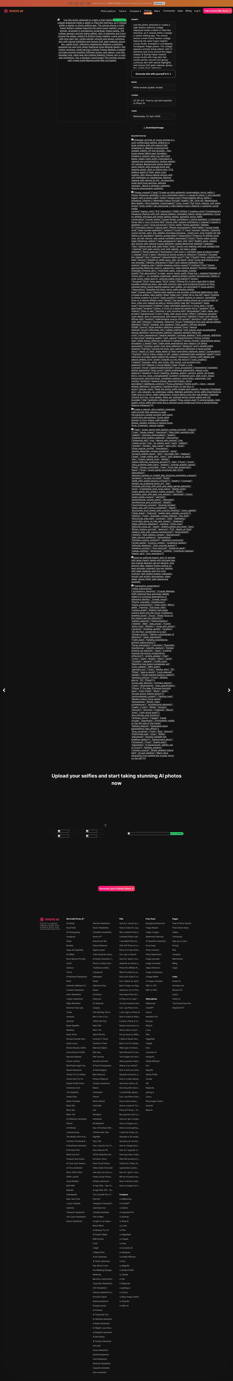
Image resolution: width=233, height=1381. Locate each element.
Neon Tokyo (71, 1034)
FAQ (121, 919)
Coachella (97, 1105)
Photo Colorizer (152, 950)
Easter (95, 990)
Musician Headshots (101, 1363)
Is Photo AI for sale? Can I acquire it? (135, 999)
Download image (154, 127)
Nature (96, 1097)
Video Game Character (103, 1168)
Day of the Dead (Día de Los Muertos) (109, 1128)
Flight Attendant (73, 1003)
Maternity (97, 1274)
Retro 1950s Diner (74, 1172)
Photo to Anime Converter (104, 963)
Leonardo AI (151, 1052)
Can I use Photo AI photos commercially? (137, 1097)
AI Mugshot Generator (102, 1332)
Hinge (68, 941)
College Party (99, 1252)
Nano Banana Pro (100, 1150)
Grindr (69, 963)
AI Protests (97, 1310)
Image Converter (153, 963)
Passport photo (99, 1305)
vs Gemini (123, 1208)
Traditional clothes (101, 968)
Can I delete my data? (129, 981)
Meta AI (149, 1110)
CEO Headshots (100, 1288)
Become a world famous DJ (105, 1279)
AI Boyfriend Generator (76, 1145)
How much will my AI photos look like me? (137, 1083)
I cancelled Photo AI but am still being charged (139, 941)
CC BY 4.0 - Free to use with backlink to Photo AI (152, 102)
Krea (148, 1048)
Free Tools (150, 919)
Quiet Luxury (72, 1043)
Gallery (175, 932)
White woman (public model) (148, 87)
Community (169, 10)
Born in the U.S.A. (100, 1016)
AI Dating (70, 923)
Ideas (180, 10)
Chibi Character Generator (104, 954)
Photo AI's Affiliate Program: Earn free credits (139, 968)
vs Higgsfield (125, 1234)
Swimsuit (70, 1016)
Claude (149, 1079)
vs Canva (123, 1292)
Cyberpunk (98, 972)
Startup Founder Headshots (78, 1039)
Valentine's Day (99, 985)
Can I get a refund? (127, 954)
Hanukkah (97, 1119)
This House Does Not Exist (184, 1003)
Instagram (70, 936)
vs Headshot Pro (126, 1212)
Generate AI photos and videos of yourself (137, 963)
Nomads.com (178, 985)
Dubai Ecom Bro (100, 941)
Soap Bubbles (72, 1181)
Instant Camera (73, 1061)
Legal (174, 968)
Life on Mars (98, 1217)
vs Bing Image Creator (129, 1297)
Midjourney (150, 1003)
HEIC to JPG (151, 985)
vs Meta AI (124, 1305)
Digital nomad (99, 950)
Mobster (70, 1190)
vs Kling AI (124, 1221)
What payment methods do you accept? (137, 1061)
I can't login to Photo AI (129, 1012)
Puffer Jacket (72, 1177)
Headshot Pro (152, 1016)
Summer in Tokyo (100, 1039)
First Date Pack (73, 1150)
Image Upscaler (153, 959)
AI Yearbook (98, 1003)
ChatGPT (150, 1008)
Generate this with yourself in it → (153, 73)
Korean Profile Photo (75, 1083)
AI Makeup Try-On (101, 1230)
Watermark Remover (155, 936)
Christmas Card (73, 1088)
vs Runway (124, 1217)
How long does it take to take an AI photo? (138, 1154)
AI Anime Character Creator (105, 959)
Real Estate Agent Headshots (79, 1065)
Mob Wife (70, 1185)
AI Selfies (70, 954)
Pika (148, 1034)
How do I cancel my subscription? (134, 923)
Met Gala (97, 1052)
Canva (148, 1097)
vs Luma (123, 1225)
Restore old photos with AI (130, 1025)
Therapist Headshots (75, 1212)
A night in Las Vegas (102, 1221)
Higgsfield (150, 1039)
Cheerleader (71, 1194)
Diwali (95, 981)
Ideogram (150, 1056)
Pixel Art (96, 1199)
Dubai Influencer (100, 945)
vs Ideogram (124, 1252)
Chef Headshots (100, 1359)
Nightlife (96, 1137)
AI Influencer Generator (76, 1119)
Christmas (97, 994)
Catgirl (96, 1248)
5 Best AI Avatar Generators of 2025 (135, 1039)
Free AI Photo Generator (182, 923)
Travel (69, 972)
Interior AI (176, 981)
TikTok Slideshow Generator (105, 1154)
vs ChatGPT (124, 1203)
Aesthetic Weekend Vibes (77, 985)
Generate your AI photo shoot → (116, 888)
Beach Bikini (98, 1225)
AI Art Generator (100, 1257)
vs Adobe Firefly (126, 1270)
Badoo (95, 1088)
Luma (148, 1030)
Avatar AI (45, 927)
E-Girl (95, 1243)
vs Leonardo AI (126, 1248)
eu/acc (175, 994)
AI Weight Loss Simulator (103, 1328)
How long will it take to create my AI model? (138, 1088)
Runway (149, 1021)
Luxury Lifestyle (73, 1203)
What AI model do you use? (131, 972)
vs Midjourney (125, 1199)
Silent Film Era (99, 1034)
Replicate (150, 1088)
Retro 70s (97, 1030)
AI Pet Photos (99, 1337)
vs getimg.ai (124, 1288)
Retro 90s (70, 1105)
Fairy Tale (97, 1141)
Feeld (68, 981)
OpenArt (149, 1105)
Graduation (97, 1092)
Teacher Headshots (101, 923)
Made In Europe (73, 1101)
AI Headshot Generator (156, 941)
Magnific (149, 1070)
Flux (147, 1065)
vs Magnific (124, 1265)
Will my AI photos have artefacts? (134, 1177)
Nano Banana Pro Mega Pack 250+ (81, 959)
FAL (147, 1083)
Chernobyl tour (99, 1208)
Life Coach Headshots (76, 1217)
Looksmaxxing (72, 1132)
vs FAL (122, 1279)
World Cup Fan (72, 1154)
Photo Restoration (153, 954)
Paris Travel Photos (101, 1163)
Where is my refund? (128, 1065)
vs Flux (122, 1261)
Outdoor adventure (101, 1083)
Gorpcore (97, 999)
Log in (197, 10)
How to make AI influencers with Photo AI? (137, 1016)
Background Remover (155, 923)
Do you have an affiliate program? (134, 1034)
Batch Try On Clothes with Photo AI (134, 1043)
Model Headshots (74, 1070)
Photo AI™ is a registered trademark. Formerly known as (49, 925)
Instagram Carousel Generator (106, 1203)
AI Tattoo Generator (101, 1261)
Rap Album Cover (100, 1265)
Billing (189, 10)
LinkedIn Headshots (75, 990)
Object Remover (153, 968)
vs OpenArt (124, 1301)
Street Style (71, 1097)
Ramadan (97, 1114)
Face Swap (151, 945)
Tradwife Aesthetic (101, 1212)
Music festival (99, 1101)
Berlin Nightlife (72, 1025)
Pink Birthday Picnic (101, 1012)
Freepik (149, 1043)
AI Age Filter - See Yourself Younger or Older (112, 1185)
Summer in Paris (100, 1043)
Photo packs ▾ (108, 11)
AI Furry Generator (74, 1168)
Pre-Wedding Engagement (104, 1270)
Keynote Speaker (73, 1056)
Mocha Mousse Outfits (76, 1048)
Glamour (70, 968)
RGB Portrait (98, 1239)
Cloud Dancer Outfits (75, 1052)
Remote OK (177, 990)
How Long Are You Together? (105, 1145)
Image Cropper (152, 932)
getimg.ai (150, 1092)
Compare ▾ (135, 11)
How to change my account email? (134, 1123)
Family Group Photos (102, 1177)
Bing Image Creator (154, 1101)
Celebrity (70, 1208)
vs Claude (123, 1274)
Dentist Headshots (101, 1354)
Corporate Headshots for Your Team (108, 1283)
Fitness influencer (100, 1079)
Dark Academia (99, 1372)
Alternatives (151, 999)
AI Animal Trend (100, 1159)
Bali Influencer (99, 1074)
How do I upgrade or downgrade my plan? (138, 1150)
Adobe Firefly (151, 1074)
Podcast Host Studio (75, 1159)
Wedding (70, 1030)
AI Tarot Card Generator (76, 1163)
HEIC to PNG (151, 990)
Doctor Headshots (101, 928)
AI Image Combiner (154, 981)
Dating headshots (100, 1301)
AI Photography (73, 932)
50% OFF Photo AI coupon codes (133, 945)
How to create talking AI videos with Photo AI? (139, 1079)
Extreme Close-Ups (74, 1008)
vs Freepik (124, 1239)
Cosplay (96, 1008)
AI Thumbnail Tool (100, 1314)
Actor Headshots (73, 994)
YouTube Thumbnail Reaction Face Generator (86, 1141)
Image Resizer (152, 928)
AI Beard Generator (101, 1323)
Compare (123, 1194)
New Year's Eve (73, 1199)
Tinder (69, 1012)
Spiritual (69, 1021)
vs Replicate (124, 1283)
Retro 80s (97, 1025)
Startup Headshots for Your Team (107, 1292)
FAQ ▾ (157, 11)
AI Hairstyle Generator (102, 1319)
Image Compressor (154, 972)
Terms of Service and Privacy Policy (50, 928)
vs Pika (122, 1230)
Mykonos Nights (100, 1048)
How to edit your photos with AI (133, 1070)
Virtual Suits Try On (74, 1079)
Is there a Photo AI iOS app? (131, 1021)
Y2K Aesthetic (72, 1092)
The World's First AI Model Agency (81, 1137)
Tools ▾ (122, 11)
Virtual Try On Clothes (75, 1074)
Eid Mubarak (98, 1123)
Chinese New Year (101, 1132)
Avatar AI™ (97, 936)
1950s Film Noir (100, 1021)
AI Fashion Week (100, 1234)
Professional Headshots (76, 976)
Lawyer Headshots (74, 999)
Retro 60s (70, 1110)
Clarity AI (176, 999)
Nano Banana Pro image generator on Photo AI (139, 1052)
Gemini (149, 1012)
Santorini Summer (100, 1061)
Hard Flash (71, 928)
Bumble (69, 945)
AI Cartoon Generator (102, 1341)
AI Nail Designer (100, 1070)
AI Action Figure (100, 1297)
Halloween (97, 976)
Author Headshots (74, 1221)
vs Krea (122, 1243)
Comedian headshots (102, 932)
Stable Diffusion (153, 1061)
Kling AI (149, 1025)
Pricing (147, 10)
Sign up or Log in (179, 941)
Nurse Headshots (100, 1350)
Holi (94, 1110)
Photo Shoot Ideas (180, 928)
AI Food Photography (102, 1065)
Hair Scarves (98, 1056)
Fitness (69, 1123)
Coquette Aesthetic (101, 1368)
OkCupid (97, 1345)
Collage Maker (152, 976)
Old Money (71, 1128)
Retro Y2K (70, 1114)
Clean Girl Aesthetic (74, 950)
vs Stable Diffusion (127, 1257)
